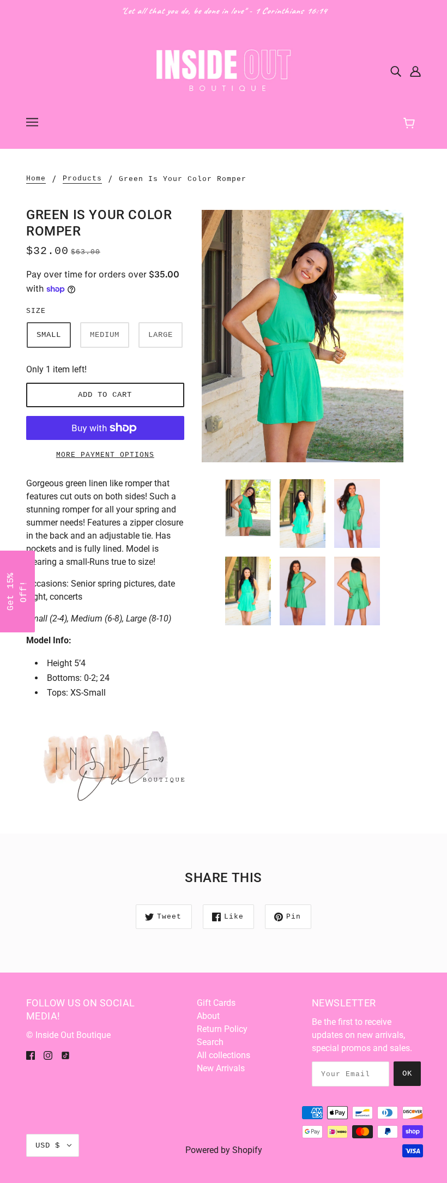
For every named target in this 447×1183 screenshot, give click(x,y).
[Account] (415, 71)
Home (36, 179)
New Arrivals (221, 1068)
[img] (396, 71)
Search (210, 1042)
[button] (17, 591)
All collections (223, 1055)
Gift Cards (216, 1003)
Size (36, 311)
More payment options (105, 455)
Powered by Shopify (223, 1150)
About (208, 1016)
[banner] (223, 70)
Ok (407, 1073)
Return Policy (222, 1029)
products (82, 179)
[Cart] (414, 122)
